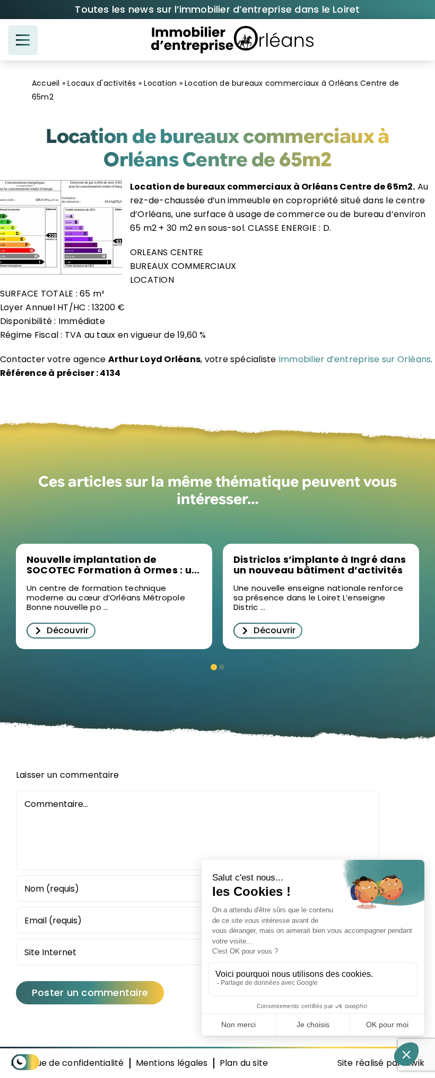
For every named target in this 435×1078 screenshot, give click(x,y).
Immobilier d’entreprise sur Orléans (353, 359)
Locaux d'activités (101, 83)
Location (160, 83)
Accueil (46, 83)
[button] (214, 667)
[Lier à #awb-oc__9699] (23, 40)
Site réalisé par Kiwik (380, 1063)
